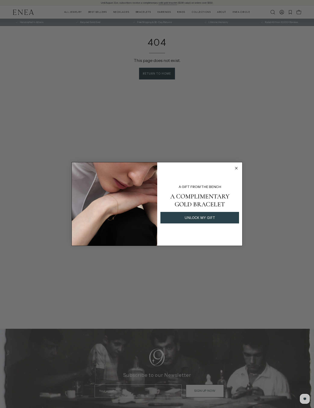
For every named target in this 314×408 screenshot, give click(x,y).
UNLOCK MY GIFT (200, 218)
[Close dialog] (236, 168)
